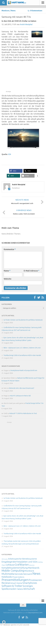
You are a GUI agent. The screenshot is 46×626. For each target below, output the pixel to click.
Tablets (20, 589)
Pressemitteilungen (15, 579)
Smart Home (16, 583)
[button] (15, 171)
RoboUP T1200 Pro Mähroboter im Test (23, 413)
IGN (9, 154)
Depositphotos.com (35, 612)
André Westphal (26, 24)
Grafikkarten (22, 564)
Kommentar (10, 249)
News (13, 11)
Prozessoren (35, 580)
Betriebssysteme (29, 559)
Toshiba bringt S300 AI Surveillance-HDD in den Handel (22, 355)
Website (7, 279)
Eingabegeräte (9, 561)
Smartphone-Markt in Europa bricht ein (23, 370)
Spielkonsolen (9, 588)
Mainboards (33, 568)
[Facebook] (34, 297)
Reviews (6, 583)
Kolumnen (32, 565)
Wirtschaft (29, 588)
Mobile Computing (13, 570)
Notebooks (7, 576)
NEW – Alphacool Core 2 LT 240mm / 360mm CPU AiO (22, 348)
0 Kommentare (36, 11)
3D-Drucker (5, 559)
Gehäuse (10, 564)
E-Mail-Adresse (31, 271)
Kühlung (23, 567)
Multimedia (8, 573)
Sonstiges (28, 586)
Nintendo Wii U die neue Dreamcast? (21, 388)
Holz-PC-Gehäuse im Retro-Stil (20, 396)
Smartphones (29, 583)
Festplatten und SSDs (26, 561)
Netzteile (19, 574)
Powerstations (18, 577)
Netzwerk (27, 574)
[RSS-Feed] (42, 297)
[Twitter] (38, 297)
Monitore (5, 11)
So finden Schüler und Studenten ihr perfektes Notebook (23, 320)
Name (7, 271)
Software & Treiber (12, 585)
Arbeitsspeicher (15, 559)
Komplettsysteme (10, 567)
